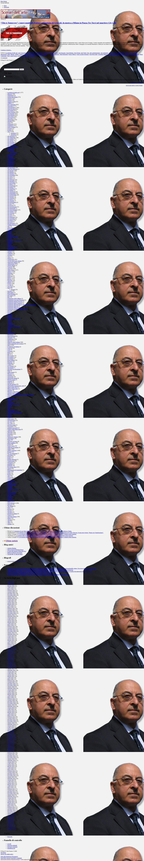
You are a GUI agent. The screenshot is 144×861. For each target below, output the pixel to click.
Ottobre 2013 (10, 813)
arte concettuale (11, 145)
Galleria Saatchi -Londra (13, 318)
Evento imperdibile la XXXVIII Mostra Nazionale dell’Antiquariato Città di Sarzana (29, 573)
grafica (9, 330)
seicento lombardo (12, 483)
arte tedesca (10, 220)
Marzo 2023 (10, 643)
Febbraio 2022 (11, 662)
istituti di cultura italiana (13, 342)
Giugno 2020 (10, 693)
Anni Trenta (77, 53)
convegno (9, 268)
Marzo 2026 (10, 589)
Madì (8, 370)
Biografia (6, 7)
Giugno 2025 (10, 602)
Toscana (9, 510)
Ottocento (9, 432)
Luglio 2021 (10, 673)
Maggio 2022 (10, 658)
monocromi (10, 402)
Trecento (9, 512)
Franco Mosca (72, 54)
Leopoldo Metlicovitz (103, 54)
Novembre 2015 (11, 775)
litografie (9, 361)
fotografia (9, 310)
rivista (8, 473)
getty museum (11, 324)
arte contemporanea (95, 53)
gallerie (9, 319)
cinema (9, 258)
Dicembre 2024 (11, 611)
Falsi (8, 288)
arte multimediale (11, 195)
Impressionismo (11, 336)
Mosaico (9, 405)
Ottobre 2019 (10, 705)
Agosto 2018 (10, 726)
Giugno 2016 (10, 765)
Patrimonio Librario (12, 437)
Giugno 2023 (10, 638)
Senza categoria (11, 485)
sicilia (8, 491)
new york (9, 423)
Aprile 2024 (10, 623)
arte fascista (10, 164)
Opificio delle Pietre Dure (14, 429)
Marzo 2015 (10, 787)
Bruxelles (9, 241)
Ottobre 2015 (10, 777)
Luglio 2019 (10, 709)
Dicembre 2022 (11, 647)
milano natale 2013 (12, 387)
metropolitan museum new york (15, 386)
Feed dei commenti (12, 847)
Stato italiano (32, 54)
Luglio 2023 (10, 637)
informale (9, 337)
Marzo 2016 (10, 769)
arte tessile (10, 222)
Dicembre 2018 (11, 720)
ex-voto (9, 285)
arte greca (9, 178)
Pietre (8, 440)
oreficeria (9, 431)
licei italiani (10, 358)
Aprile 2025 (10, 605)
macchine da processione (13, 369)
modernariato (10, 398)
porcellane (10, 455)
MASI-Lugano (11, 379)
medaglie (9, 381)
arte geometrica (11, 175)
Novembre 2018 (11, 721)
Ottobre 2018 (10, 723)
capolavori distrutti (12, 247)
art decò (9, 130)
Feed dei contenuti (12, 845)
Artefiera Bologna (12, 225)
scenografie (10, 477)
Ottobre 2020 (10, 687)
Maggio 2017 (10, 748)
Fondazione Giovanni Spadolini (15, 300)
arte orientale (10, 201)
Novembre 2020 (11, 685)
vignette (9, 524)
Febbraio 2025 (11, 608)
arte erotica (10, 160)
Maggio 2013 (10, 820)
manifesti (9, 375)
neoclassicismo (11, 420)
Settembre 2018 (11, 724)
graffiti (9, 328)
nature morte (10, 419)
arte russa (9, 214)
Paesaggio (10, 434)
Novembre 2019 (11, 703)
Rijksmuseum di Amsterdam (14, 470)
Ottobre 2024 (10, 614)
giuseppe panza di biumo (13, 327)
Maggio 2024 (10, 622)
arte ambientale (11, 137)
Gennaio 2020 (11, 700)
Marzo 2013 (10, 823)
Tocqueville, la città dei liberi (14, 554)
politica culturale (23, 54)
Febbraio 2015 (11, 789)
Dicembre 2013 (11, 810)
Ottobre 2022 (10, 650)
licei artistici (10, 357)
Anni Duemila (30, 53)
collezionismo (11, 264)
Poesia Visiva (10, 446)
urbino (9, 518)
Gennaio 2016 (11, 772)
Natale (9, 417)
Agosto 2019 (10, 708)
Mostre (12, 54)
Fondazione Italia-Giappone (14, 303)
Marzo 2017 (10, 751)
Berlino (9, 234)
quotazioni (10, 462)
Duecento (9, 280)
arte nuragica (10, 196)
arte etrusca (10, 163)
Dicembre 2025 (11, 593)
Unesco (9, 515)
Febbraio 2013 (11, 825)
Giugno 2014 (10, 801)
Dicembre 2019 (11, 702)
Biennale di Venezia (12, 237)
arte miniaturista (11, 192)
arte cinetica (14, 152)
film (8, 297)
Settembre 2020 (11, 688)
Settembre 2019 (11, 706)
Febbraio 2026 (11, 590)
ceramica (9, 255)
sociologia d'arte (11, 492)
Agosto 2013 (10, 816)
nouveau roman (11, 425)
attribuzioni (10, 228)
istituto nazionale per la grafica (15, 343)
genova (9, 321)
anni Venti (83, 53)
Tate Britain (10, 506)
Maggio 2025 (10, 604)
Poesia (9, 444)
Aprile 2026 (10, 587)
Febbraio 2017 (11, 753)
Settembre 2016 (11, 760)
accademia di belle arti (11, 53)
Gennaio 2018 (11, 736)
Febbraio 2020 (11, 699)
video (8, 522)
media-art (9, 383)
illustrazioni (4, 54)
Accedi (9, 844)
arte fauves (10, 166)
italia (8, 54)
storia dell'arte (43, 54)
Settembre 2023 (11, 634)
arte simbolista (104, 53)
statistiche (9, 498)
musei (8, 408)
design (9, 274)
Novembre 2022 (11, 649)
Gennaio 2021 (11, 682)
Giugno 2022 (10, 656)
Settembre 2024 (11, 616)
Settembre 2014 (11, 796)
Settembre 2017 (11, 742)
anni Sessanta (62, 53)
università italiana (11, 516)
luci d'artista (10, 366)
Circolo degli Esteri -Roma (14, 261)
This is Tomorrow (30, 56)
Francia (9, 312)
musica (9, 414)
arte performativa (11, 202)
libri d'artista (10, 355)
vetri (8, 521)
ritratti (8, 471)
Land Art (9, 348)
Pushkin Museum (11, 459)
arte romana (10, 211)
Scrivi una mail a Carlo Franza (134, 85)
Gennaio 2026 (11, 592)
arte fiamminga (11, 167)
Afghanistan (10, 95)
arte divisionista (11, 154)
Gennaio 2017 (11, 754)
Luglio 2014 (10, 799)
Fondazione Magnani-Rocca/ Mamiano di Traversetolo (21, 304)
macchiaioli (10, 367)
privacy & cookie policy (7, 854)
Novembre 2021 (11, 667)
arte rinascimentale (12, 210)
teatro (8, 507)
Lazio (8, 349)
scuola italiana (11, 480)
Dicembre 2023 (11, 629)
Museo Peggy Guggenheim (14, 413)
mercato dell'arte (11, 384)
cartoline (9, 252)
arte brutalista (10, 143)
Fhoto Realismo (11, 294)
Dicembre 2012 (11, 828)
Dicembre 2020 (11, 684)
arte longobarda (11, 185)
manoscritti (10, 376)
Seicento (9, 482)
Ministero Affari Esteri (13, 392)
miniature (9, 390)
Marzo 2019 (10, 715)
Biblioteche (10, 235)
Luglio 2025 (10, 601)
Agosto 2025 (10, 599)
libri (8, 354)
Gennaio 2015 (11, 790)
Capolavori (10, 246)
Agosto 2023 (10, 635)
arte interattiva (11, 181)
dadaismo (9, 273)
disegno (131, 53)
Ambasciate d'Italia (12, 97)
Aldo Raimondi (64, 54)
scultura (9, 479)
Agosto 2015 (10, 780)
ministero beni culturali (13, 393)
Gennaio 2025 (11, 610)
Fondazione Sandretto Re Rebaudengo (17, 309)
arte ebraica (10, 155)
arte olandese (10, 198)
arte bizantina (10, 142)
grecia (8, 331)
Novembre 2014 (11, 793)
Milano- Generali (124, 54)
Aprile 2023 (10, 641)
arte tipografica (113, 53)
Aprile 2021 (10, 678)
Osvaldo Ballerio (134, 54)
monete (9, 401)
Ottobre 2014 (10, 795)
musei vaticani (11, 410)
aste (8, 226)
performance (10, 438)
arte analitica (10, 139)
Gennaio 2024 (11, 628)
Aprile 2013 (10, 822)
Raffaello (9, 465)
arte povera (10, 205)
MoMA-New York (12, 399)
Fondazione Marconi (12, 306)
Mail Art (9, 373)
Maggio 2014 (10, 802)
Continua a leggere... (6, 50)
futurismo (9, 316)
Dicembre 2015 (11, 774)
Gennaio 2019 (11, 718)
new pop (9, 422)
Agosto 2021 (10, 672)
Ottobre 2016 (10, 759)
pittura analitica (11, 443)
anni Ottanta (46, 53)
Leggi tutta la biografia (136, 82)
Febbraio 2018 (11, 735)
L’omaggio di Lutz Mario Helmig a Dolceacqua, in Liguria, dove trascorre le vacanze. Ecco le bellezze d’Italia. (42, 531)
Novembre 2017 (11, 739)
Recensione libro (11, 467)
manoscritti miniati (12, 378)
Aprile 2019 (10, 714)
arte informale (11, 179)
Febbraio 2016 (11, 771)
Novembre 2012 (11, 829)
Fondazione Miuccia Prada (14, 307)
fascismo (9, 291)
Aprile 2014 (10, 804)
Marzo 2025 (10, 607)
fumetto (9, 313)
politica (17, 54)
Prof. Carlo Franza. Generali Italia (16, 56)
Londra (9, 364)
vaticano (9, 519)
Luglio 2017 (10, 745)
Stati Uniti (10, 497)
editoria (136, 53)
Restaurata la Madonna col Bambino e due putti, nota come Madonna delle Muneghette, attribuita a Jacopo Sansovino (38, 574)
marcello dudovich (115, 54)
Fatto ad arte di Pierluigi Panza (15, 549)
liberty (9, 352)
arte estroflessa (11, 161)
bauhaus (9, 231)
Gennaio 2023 (11, 646)
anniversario (10, 119)
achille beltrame (55, 54)
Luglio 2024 (10, 619)
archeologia (10, 124)
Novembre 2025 (11, 595)
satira (8, 476)
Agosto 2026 (10, 581)
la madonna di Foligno (13, 346)
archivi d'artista (11, 127)
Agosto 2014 (10, 798)
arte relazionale (11, 208)
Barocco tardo (11, 229)
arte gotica (10, 176)
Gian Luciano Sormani (83, 54)
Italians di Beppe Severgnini (14, 552)
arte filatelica (10, 172)
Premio (9, 456)
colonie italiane (11, 265)
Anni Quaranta (54, 53)
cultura (126, 53)
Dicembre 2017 (11, 738)
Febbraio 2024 (11, 626)
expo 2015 (10, 286)
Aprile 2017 (10, 750)
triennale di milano (12, 513)
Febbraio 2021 (11, 681)
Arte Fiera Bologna (12, 169)
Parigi (8, 435)
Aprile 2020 (10, 696)
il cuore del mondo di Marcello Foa (16, 551)
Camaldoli (10, 243)
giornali (9, 325)
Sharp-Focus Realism (13, 489)
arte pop (9, 204)
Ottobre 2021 (10, 668)
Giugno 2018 (10, 729)
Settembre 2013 (11, 814)
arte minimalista (11, 193)
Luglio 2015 (10, 781)
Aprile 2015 (10, 786)
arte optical (10, 199)
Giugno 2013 (10, 819)
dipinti (9, 277)
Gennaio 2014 (11, 808)
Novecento (10, 426)
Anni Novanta (38, 53)
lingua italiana (11, 360)
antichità (9, 121)
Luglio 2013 (10, 817)
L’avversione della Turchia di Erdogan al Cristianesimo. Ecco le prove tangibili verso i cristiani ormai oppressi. (47, 534)
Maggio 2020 (10, 694)
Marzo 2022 (10, 661)
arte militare (10, 190)
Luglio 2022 (10, 655)
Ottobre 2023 (10, 632)
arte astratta (10, 140)
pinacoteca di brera (12, 441)
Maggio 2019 (10, 712)
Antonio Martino (11, 548)
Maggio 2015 (10, 784)
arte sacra (9, 216)
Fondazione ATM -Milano (14, 298)
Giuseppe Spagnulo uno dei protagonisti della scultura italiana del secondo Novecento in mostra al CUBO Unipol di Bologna (40, 570)
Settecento (10, 488)
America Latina (11, 101)
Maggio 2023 (10, 640)
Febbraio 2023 (11, 644)
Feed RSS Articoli (5, 858)
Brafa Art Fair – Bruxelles (14, 240)
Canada (9, 244)
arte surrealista (11, 219)
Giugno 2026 (10, 584)
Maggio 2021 (10, 676)
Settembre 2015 (11, 778)
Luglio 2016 (10, 763)
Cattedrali (9, 253)
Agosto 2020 (10, 690)
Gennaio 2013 (11, 826)
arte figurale (10, 170)
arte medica (10, 187)
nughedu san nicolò (12, 428)
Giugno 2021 (10, 675)
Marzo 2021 (10, 679)
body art (9, 238)
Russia (9, 474)
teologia (9, 509)
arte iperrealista (11, 182)
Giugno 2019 (10, 711)
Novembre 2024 (11, 613)
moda (8, 396)
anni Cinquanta (22, 53)
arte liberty (10, 184)
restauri (9, 468)
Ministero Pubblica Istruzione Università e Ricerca (20, 395)
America (9, 98)
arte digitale (10, 151)
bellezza (9, 232)
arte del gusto (10, 149)
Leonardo (9, 351)
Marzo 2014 (10, 805)
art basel (9, 128)
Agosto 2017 (10, 744)
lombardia (10, 363)
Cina (8, 256)
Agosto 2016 (10, 762)
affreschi (9, 94)
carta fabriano (10, 249)
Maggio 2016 (10, 766)
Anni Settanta (69, 53)
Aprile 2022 (10, 659)
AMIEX (9, 103)
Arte (88, 53)
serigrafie (9, 486)
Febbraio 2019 (11, 717)
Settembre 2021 (11, 670)
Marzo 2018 (10, 733)
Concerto (9, 267)
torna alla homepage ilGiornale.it (9, 856)
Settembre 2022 (11, 652)
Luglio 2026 (10, 583)
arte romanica (10, 213)
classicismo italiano (12, 262)
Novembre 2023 (11, 631)
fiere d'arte (10, 295)
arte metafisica (11, 188)
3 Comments (4, 58)
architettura (10, 125)
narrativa (9, 416)
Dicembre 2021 (11, 665)
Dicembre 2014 (11, 792)
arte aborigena (11, 136)
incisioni (13, 289)
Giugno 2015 (10, 783)
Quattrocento (10, 461)
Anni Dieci (10, 106)
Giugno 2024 (10, 620)
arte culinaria (10, 148)
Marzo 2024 (10, 625)
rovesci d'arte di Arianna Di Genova (16, 561)
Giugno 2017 (10, 747)
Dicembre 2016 (11, 756)
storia (37, 54)
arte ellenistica (11, 158)
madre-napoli (10, 372)
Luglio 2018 (10, 727)
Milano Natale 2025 (12, 389)
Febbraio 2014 (11, 807)
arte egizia (10, 157)
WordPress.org (11, 848)
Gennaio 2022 (11, 664)
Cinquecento (10, 259)
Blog (5, 5)
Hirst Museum (11, 333)
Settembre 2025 (11, 598)
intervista (9, 340)
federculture (10, 292)
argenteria (13, 133)
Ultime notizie (12, 541)
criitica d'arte (120, 53)
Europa (9, 283)
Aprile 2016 (10, 768)
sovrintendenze (11, 494)
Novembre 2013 (11, 811)
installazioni (10, 339)
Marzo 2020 (10, 697)
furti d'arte (10, 315)
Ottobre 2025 (10, 596)
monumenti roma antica (13, 404)
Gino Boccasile (93, 54)
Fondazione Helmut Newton (14, 301)
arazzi (8, 122)
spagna (9, 495)
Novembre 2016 (11, 757)
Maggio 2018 (10, 730)
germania (9, 322)
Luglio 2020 (10, 691)
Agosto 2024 (10, 617)
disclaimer (3, 852)
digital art (9, 276)
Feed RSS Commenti (16, 858)
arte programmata (11, 207)
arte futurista (10, 173)
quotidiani (10, 464)
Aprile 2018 (10, 732)
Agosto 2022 (10, 653)
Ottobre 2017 (10, 741)
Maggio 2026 (10, 586)
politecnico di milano (12, 447)
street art (9, 504)
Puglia (9, 458)
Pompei (9, 452)
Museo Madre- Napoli (13, 411)
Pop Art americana (12, 453)
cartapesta (9, 250)
